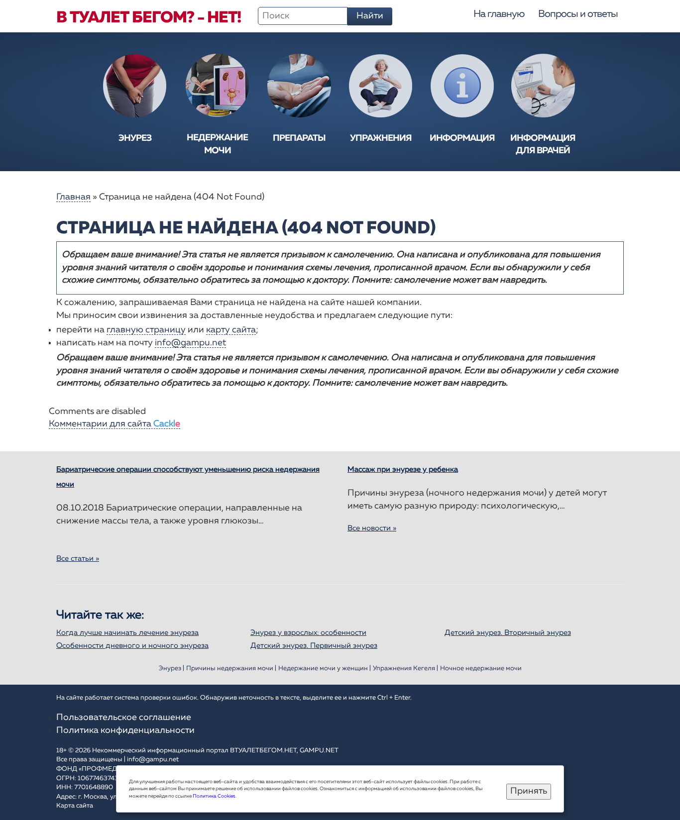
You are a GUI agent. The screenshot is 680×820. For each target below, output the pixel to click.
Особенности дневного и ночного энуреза (132, 645)
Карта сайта (74, 806)
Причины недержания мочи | (231, 668)
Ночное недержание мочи (481, 668)
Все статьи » (77, 558)
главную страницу (146, 329)
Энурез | (171, 668)
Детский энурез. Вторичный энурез (508, 632)
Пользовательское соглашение (123, 717)
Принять (528, 791)
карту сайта (231, 329)
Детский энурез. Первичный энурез (313, 645)
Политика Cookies (214, 796)
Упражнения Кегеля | (405, 668)
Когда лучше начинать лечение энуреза (127, 632)
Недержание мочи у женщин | (324, 668)
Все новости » (371, 528)
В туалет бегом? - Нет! (148, 18)
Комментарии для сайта (114, 423)
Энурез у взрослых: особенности (308, 632)
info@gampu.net (190, 342)
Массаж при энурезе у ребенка (402, 469)
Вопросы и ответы (578, 14)
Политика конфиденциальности (125, 730)
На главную (498, 14)
